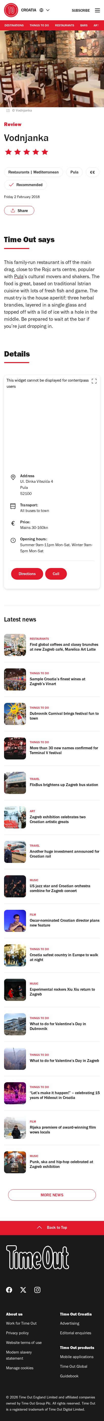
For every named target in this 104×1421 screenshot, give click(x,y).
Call (56, 574)
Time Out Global (73, 1367)
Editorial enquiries (75, 1333)
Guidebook (69, 1377)
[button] (94, 381)
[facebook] (9, 1290)
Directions (27, 574)
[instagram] (37, 1290)
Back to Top (57, 1228)
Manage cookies (19, 1368)
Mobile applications (76, 1357)
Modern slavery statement (19, 1356)
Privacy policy (17, 1333)
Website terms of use (24, 1343)
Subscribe (81, 11)
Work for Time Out (21, 1324)
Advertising (69, 1324)
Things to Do (39, 25)
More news (52, 1196)
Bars (84, 25)
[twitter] (23, 1290)
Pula (18, 277)
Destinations (14, 25)
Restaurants (64, 25)
